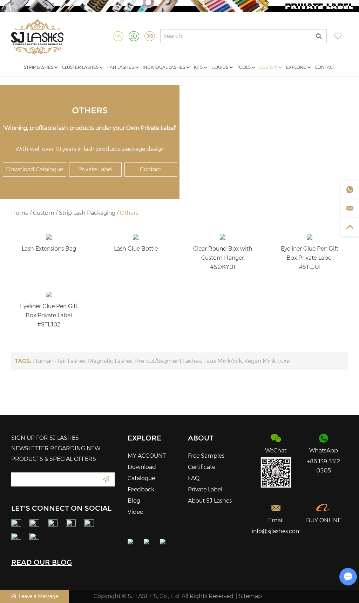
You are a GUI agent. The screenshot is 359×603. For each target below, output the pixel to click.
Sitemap (250, 596)
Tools (244, 67)
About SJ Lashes (210, 500)
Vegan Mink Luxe (267, 361)
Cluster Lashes (81, 67)
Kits (199, 67)
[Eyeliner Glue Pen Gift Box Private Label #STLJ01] (309, 237)
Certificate (201, 467)
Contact (325, 67)
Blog (134, 500)
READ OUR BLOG (41, 562)
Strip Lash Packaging (87, 213)
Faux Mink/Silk (222, 361)
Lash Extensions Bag (49, 248)
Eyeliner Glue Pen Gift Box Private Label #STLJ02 (48, 315)
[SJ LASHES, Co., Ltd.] (37, 36)
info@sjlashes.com (276, 531)
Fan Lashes (121, 67)
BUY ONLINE (323, 520)
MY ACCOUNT (147, 455)
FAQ (193, 478)
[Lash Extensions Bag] (48, 237)
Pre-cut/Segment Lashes (168, 361)
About (201, 438)
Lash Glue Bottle (136, 248)
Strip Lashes (39, 67)
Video (135, 512)
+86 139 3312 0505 (323, 466)
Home (19, 213)
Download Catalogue (34, 169)
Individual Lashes (164, 67)
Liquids (220, 67)
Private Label (95, 169)
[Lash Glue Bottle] (135, 237)
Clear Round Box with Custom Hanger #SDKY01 (222, 257)
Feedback (141, 489)
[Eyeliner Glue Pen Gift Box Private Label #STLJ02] (48, 294)
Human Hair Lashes (59, 361)
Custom (268, 67)
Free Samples (206, 455)
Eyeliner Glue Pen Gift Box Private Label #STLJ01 (309, 257)
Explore (296, 67)
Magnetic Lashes (110, 361)
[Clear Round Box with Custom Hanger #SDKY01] (222, 237)
